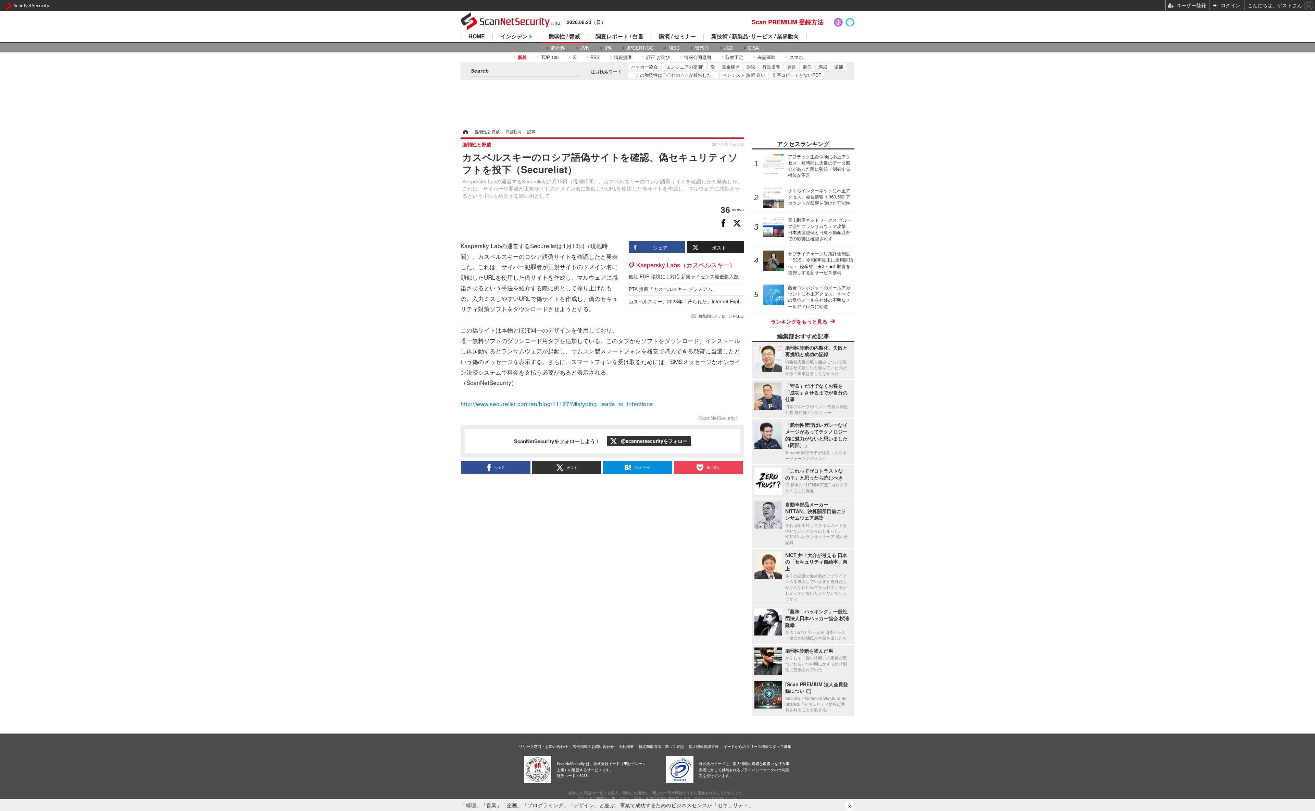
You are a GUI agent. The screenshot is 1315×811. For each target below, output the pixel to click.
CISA (753, 48)
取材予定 (734, 57)
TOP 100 (550, 57)
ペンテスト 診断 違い (744, 75)
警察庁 (702, 48)
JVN (584, 48)
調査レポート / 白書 (619, 37)
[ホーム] (465, 131)
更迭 (791, 66)
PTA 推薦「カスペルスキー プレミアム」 (673, 289)
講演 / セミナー (677, 37)
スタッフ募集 (780, 746)
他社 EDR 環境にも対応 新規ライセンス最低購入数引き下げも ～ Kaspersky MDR (717, 276)
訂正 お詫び (658, 57)
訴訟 (751, 66)
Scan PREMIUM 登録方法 (788, 21)
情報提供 (623, 57)
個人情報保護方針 (704, 746)
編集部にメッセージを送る (721, 315)
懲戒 (822, 66)
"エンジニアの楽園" (684, 66)
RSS (595, 57)
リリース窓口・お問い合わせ (543, 746)
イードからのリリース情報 (746, 746)
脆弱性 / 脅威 (564, 37)
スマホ (796, 57)
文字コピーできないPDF (796, 75)
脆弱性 (558, 48)
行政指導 (771, 66)
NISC (674, 48)
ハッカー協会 (644, 66)
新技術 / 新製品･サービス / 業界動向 (755, 37)
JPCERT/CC (640, 48)
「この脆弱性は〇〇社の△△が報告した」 (673, 75)
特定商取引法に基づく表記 (661, 746)
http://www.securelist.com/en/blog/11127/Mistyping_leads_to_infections (557, 403)
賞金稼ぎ (731, 66)
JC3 (728, 48)
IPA (608, 48)
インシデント (516, 37)
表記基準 (766, 57)
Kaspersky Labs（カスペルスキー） (686, 264)
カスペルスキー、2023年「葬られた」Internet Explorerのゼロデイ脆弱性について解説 (722, 301)
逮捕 (838, 66)
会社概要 (626, 746)
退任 (807, 66)
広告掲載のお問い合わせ (593, 746)
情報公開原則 (697, 57)
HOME (476, 37)
